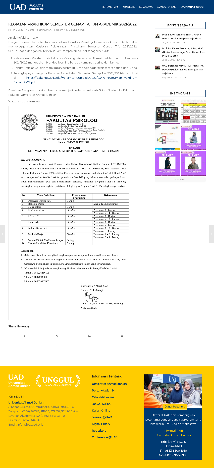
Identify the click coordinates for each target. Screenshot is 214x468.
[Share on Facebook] (25, 336)
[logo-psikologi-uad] (27, 7)
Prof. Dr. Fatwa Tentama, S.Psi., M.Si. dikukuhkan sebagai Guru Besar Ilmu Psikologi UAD (183, 52)
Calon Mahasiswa (103, 397)
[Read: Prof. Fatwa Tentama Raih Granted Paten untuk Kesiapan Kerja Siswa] (158, 36)
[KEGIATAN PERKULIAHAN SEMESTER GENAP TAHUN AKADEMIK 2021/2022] (2, 234)
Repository (99, 430)
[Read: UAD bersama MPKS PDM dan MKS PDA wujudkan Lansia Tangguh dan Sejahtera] (158, 67)
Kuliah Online (101, 410)
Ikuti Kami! (180, 179)
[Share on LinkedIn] (89, 336)
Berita (31, 29)
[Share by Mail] (122, 336)
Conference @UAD (105, 437)
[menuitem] (110, 7)
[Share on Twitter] (57, 336)
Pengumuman (43, 29)
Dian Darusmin (77, 29)
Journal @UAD (102, 417)
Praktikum (57, 29)
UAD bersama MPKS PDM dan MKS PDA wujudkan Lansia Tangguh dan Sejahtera (183, 69)
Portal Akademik (103, 390)
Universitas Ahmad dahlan (109, 383)
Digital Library (101, 424)
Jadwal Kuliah (101, 404)
